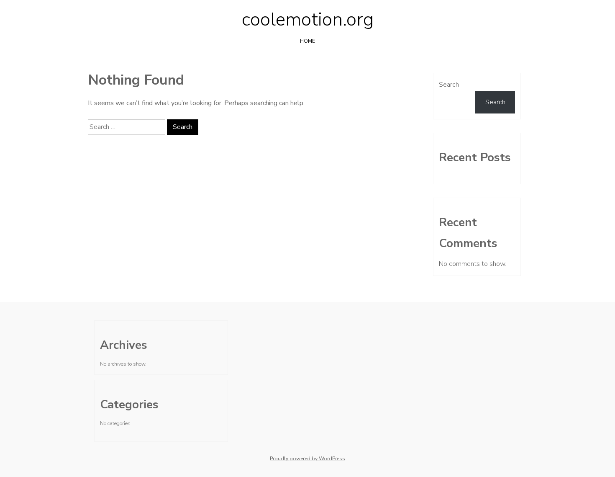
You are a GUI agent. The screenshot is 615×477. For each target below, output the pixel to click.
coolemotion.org (308, 19)
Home (307, 41)
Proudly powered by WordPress (307, 458)
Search (449, 84)
